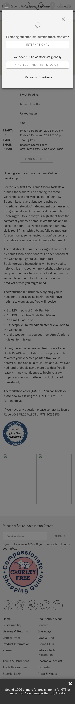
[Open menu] (6, 5)
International (37, 44)
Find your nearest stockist (37, 65)
